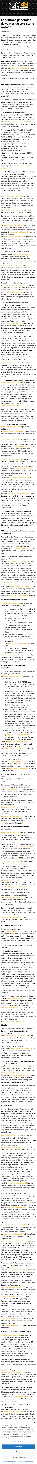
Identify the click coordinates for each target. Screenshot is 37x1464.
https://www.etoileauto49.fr (12, 47)
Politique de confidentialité (10, 1461)
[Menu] (18, 12)
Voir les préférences (19, 1457)
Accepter (18, 1447)
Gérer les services (18, 1441)
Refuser (18, 1452)
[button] (34, 1422)
